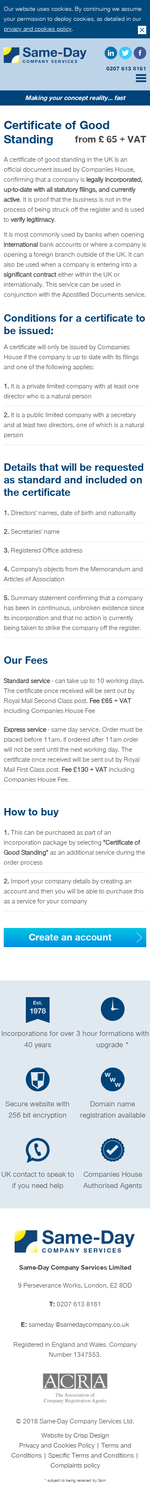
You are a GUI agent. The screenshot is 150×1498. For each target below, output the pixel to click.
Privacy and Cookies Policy (57, 1446)
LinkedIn (111, 53)
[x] (142, 30)
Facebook (140, 53)
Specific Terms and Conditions (91, 1456)
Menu (141, 78)
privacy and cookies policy (38, 29)
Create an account (70, 938)
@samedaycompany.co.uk (92, 1325)
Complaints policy (75, 1466)
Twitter (125, 53)
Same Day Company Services (45, 55)
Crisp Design (91, 1436)
